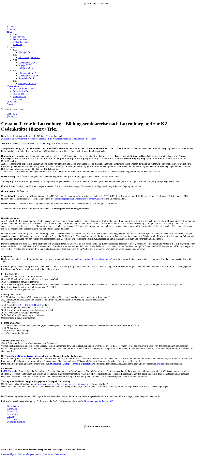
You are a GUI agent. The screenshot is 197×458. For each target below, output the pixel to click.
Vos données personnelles (29, 454)
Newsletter (48, 454)
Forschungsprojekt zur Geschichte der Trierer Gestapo (78, 198)
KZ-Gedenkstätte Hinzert (29, 305)
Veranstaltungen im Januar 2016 (98, 401)
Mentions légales (8, 454)
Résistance (12, 411)
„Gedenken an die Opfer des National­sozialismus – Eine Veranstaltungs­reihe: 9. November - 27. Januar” (49, 138)
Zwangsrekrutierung (16, 421)
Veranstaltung (13, 406)
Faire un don (60, 454)
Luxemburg (12, 414)
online (161, 364)
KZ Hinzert (9, 371)
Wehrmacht (12, 409)
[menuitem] (10, 26)
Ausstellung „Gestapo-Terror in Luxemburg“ (91, 259)
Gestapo (10, 416)
